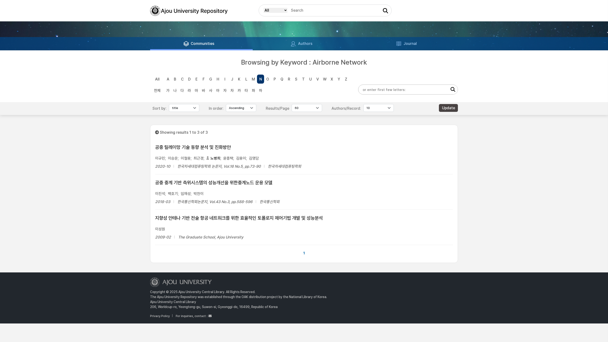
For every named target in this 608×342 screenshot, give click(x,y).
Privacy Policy (160, 316)
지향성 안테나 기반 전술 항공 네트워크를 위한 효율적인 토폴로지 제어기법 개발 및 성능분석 (239, 218)
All (157, 79)
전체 (157, 90)
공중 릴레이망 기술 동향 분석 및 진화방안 (193, 147)
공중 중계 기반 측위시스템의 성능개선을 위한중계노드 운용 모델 (213, 182)
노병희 (215, 158)
